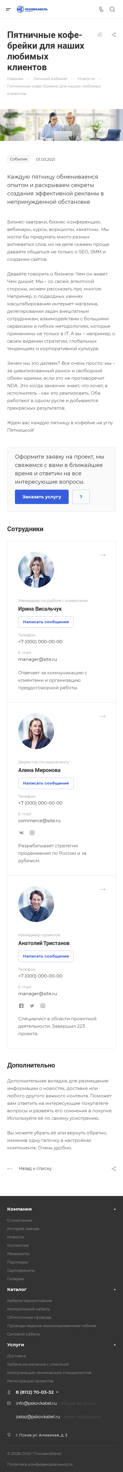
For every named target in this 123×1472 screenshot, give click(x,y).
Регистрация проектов (30, 1380)
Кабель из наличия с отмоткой (38, 1364)
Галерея (15, 1278)
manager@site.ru (37, 659)
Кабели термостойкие (29, 1300)
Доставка (16, 1355)
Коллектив (18, 1245)
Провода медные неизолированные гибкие (51, 1325)
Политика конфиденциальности (40, 1464)
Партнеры (17, 1262)
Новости (15, 1236)
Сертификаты (21, 1270)
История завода (23, 1228)
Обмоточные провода (29, 1317)
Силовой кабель (23, 1334)
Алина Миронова (39, 770)
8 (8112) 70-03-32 (35, 1392)
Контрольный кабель (28, 1308)
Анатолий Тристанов (44, 943)
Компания (19, 1209)
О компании (19, 1220)
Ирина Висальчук (40, 609)
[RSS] (100, 34)
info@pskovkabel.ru (36, 1403)
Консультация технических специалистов (49, 1372)
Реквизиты (18, 1253)
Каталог (17, 1289)
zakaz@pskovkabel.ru (38, 1416)
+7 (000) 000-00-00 (40, 641)
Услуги (15, 1344)
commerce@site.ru (39, 820)
